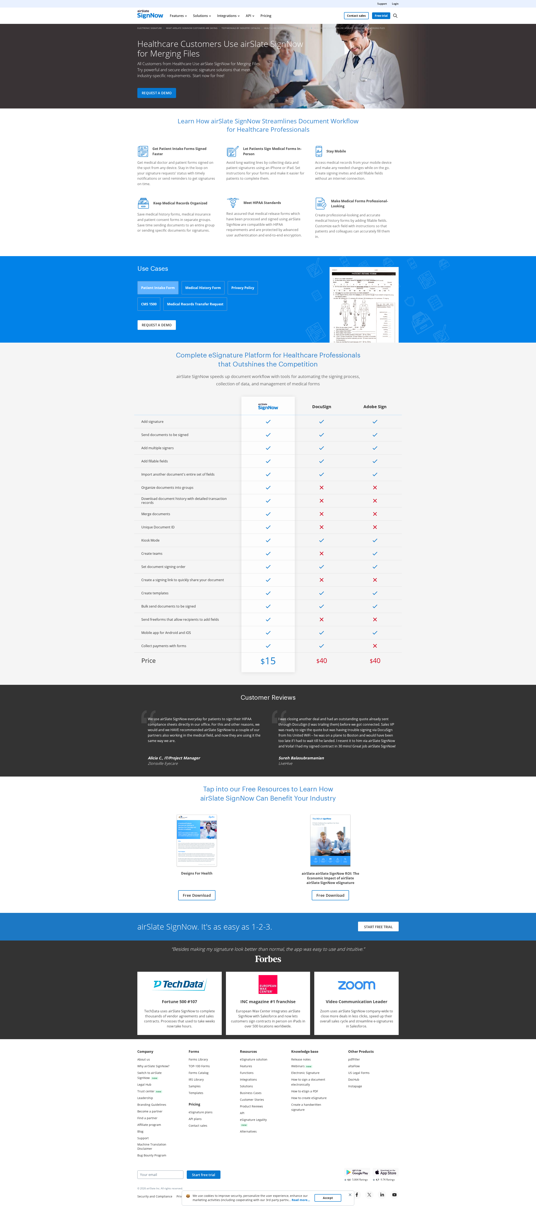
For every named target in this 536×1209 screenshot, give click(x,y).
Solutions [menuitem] (200, 15)
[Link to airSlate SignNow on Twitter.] (369, 1195)
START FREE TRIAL (378, 927)
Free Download (197, 895)
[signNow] (150, 16)
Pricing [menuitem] (265, 15)
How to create (309, 1098)
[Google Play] (357, 1172)
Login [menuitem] (395, 3)
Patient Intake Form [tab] (158, 287)
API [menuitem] (248, 15)
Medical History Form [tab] (203, 287)
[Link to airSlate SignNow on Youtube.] (394, 1195)
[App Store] (386, 1172)
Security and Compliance (154, 1196)
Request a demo (157, 93)
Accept (328, 1198)
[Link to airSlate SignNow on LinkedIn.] (382, 1195)
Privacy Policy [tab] (242, 287)
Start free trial (203, 1175)
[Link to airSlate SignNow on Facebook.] (357, 1195)
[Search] (395, 15)
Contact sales (356, 16)
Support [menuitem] (382, 3)
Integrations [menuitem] (227, 15)
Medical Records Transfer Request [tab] (195, 304)
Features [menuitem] (177, 15)
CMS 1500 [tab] (149, 304)
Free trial (381, 16)
